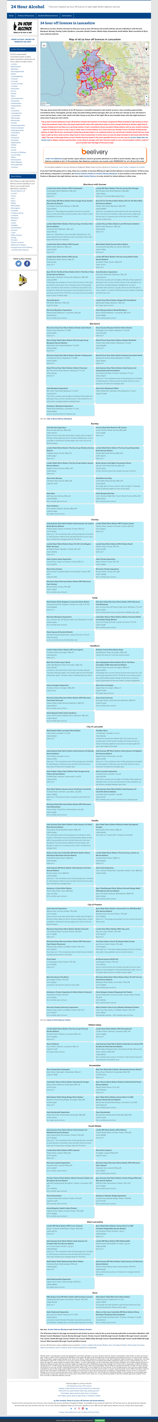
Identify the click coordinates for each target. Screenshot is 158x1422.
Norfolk (14, 123)
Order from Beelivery (54, 159)
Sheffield (14, 225)
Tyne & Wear (16, 155)
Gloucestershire (17, 98)
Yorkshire (14, 167)
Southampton (16, 228)
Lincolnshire (15, 116)
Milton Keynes (16, 235)
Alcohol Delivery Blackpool (106, 174)
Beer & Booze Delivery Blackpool (59, 419)
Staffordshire (16, 143)
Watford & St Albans (18, 245)
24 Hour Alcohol (27, 6)
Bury (110, 1345)
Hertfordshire (16, 106)
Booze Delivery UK (18, 191)
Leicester (14, 211)
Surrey (13, 147)
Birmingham (15, 208)
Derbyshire (15, 89)
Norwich (14, 230)
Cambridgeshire (17, 76)
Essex (13, 96)
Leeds (13, 223)
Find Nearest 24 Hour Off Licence (79, 1386)
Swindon (14, 240)
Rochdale (116, 1345)
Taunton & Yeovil (17, 242)
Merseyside (132, 1345)
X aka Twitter (123, 167)
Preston (14, 220)
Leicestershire (16, 113)
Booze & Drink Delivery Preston (59, 1020)
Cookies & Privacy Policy (90, 1412)
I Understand (100, 1420)
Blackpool (15, 218)
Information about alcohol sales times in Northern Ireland (79, 1396)
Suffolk (13, 145)
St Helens (50, 1348)
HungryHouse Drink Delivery (21, 247)
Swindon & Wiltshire (18, 152)
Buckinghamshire (17, 72)
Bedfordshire (16, 67)
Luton (13, 233)
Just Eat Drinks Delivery (20, 250)
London (14, 64)
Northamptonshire (18, 125)
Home (11, 16)
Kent (13, 108)
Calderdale (92, 1348)
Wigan (124, 1345)
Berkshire (14, 69)
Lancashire (15, 111)
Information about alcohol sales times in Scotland (79, 1393)
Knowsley (140, 1345)
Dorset (13, 94)
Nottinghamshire (17, 130)
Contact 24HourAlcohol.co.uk (69, 1412)
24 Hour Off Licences (26, 16)
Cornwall (14, 81)
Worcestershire (16, 165)
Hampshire (15, 101)
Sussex (13, 150)
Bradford (83, 1348)
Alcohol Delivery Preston (84, 174)
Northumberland (17, 128)
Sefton (42, 1348)
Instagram (132, 167)
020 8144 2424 (141, 1372)
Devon (13, 91)
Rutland (14, 135)
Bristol (13, 74)
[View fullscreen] (146, 44)
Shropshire (15, 138)
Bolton (105, 1345)
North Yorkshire (61, 1348)
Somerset (14, 140)
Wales (13, 157)
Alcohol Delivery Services (48, 16)
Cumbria (84, 1345)
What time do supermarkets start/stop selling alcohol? (79, 1391)
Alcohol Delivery (90, 176)
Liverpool (14, 215)
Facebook (114, 167)
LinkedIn (141, 167)
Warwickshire (16, 160)
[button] (91, 89)
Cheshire (14, 79)
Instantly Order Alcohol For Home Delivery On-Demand (79, 1388)
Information (67, 16)
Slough (13, 238)
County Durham (17, 84)
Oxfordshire (15, 133)
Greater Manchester (94, 1345)
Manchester (15, 118)
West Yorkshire (73, 1348)
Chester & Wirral (17, 213)
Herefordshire (16, 103)
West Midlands (16, 162)
